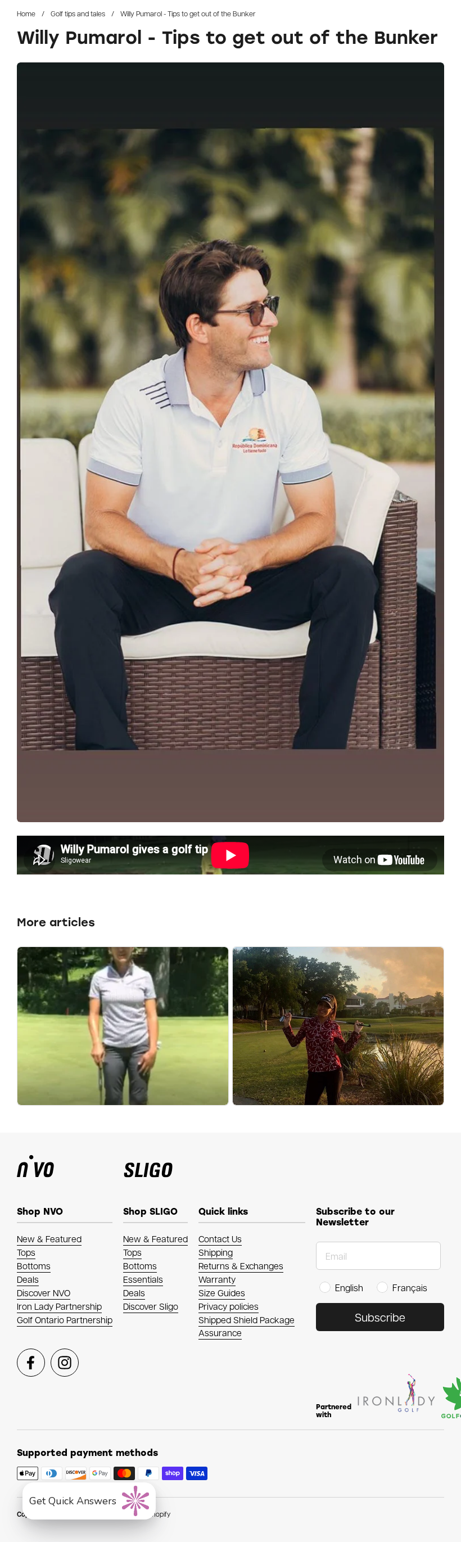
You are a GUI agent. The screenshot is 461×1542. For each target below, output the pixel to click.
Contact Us (220, 1239)
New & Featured (49, 1239)
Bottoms (34, 1266)
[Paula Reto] (123, 1026)
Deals (28, 1279)
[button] (89, 1501)
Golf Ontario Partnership (64, 1319)
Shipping (215, 1252)
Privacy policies (228, 1306)
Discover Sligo (150, 1306)
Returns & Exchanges (240, 1266)
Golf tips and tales (78, 13)
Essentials (143, 1279)
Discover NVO (43, 1292)
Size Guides (221, 1292)
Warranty (217, 1279)
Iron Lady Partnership (59, 1306)
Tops (26, 1252)
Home (26, 13)
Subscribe (380, 1317)
